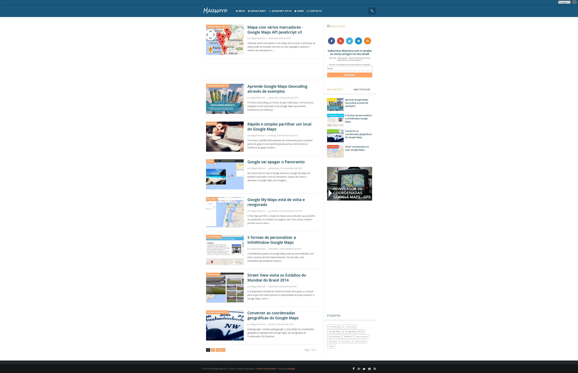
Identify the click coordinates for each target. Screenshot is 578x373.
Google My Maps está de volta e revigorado (276, 202)
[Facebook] (331, 41)
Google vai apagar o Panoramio (276, 161)
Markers (348, 336)
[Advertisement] (261, 69)
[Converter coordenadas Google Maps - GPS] (349, 199)
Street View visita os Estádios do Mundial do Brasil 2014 (276, 277)
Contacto (316, 10)
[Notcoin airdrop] (336, 26)
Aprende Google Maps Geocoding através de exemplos (277, 89)
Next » (220, 349)
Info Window (334, 336)
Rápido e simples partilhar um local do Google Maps (279, 126)
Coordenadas (333, 131)
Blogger (292, 368)
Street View (360, 341)
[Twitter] (349, 41)
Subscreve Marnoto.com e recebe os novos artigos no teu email (350, 52)
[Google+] (340, 41)
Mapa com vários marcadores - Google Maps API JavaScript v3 (275, 30)
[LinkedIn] (358, 41)
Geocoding (332, 100)
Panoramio (346, 341)
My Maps (333, 341)
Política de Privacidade (266, 368)
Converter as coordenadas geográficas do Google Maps (272, 315)
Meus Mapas (362, 336)
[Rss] (367, 41)
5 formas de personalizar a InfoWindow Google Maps (271, 240)
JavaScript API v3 (282, 10)
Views (331, 346)
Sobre (300, 10)
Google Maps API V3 (217, 26)
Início (241, 10)
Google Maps (258, 10)
